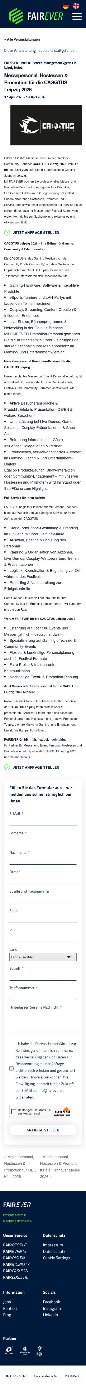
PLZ (12, 930)
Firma (15, 872)
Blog (7, 1314)
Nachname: (19, 852)
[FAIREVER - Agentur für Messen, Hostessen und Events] (37, 16)
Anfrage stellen (43, 1130)
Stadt (13, 910)
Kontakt (10, 1308)
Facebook (51, 1302)
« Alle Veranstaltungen (22, 39)
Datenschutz (54, 1251)
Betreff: (16, 968)
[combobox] (43, 957)
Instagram (52, 1308)
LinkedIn (50, 1314)
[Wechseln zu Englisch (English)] (76, 5)
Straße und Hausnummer (29, 891)
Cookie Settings (56, 1258)
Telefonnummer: (23, 988)
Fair (14, 1245)
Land (13, 949)
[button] (77, 16)
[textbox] (39, 957)
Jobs (7, 1302)
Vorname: (18, 833)
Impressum (53, 1245)
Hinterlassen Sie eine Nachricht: (35, 1007)
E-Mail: (16, 813)
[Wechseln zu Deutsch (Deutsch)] (66, 5)
